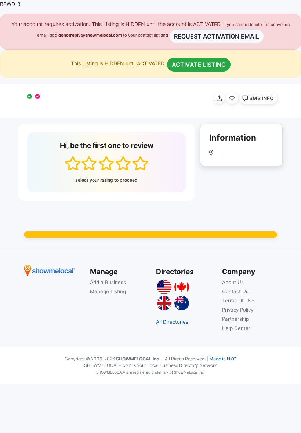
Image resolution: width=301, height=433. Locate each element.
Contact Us (235, 291)
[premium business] (39, 96)
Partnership (235, 319)
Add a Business (108, 282)
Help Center (236, 328)
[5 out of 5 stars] (140, 163)
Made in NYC (222, 358)
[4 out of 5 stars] (123, 163)
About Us (233, 282)
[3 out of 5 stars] (106, 163)
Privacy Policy (237, 310)
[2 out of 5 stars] (89, 163)
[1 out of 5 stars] (72, 163)
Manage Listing (108, 291)
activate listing (199, 64)
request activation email (216, 36)
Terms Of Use (238, 300)
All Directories (172, 322)
